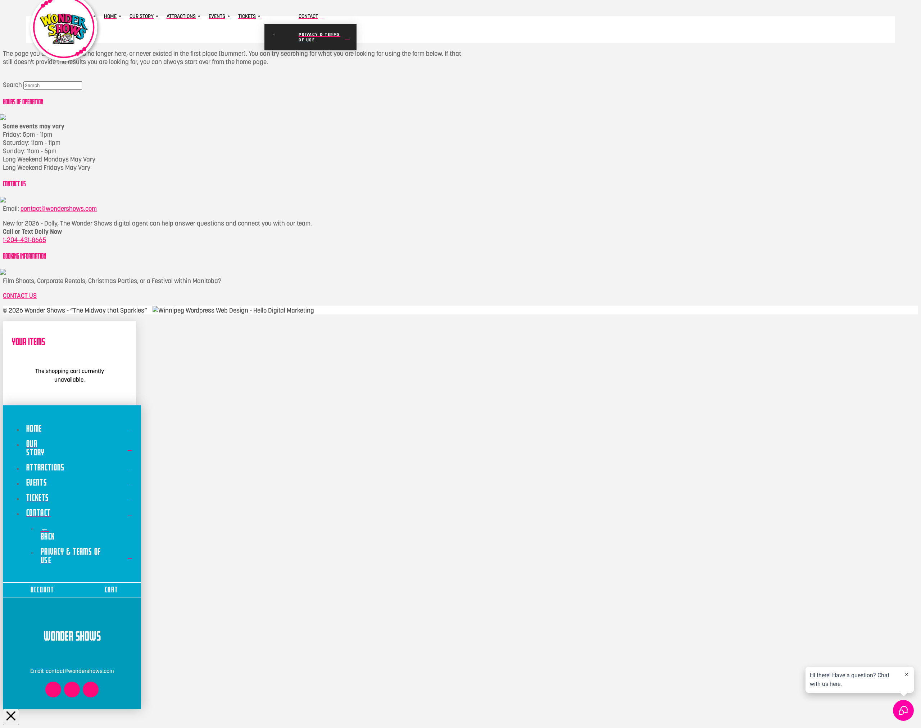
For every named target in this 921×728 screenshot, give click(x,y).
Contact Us (20, 295)
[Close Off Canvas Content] (11, 717)
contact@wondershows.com (59, 208)
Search (12, 85)
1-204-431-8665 (24, 240)
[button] (462, 29)
